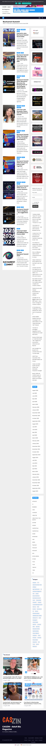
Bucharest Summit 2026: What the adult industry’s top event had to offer (22, 58)
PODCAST (34, 547)
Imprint (36, 740)
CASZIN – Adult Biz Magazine (11, 727)
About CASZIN (31, 738)
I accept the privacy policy (35, 203)
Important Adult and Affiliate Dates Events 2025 (22, 232)
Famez (36, 611)
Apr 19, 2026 (20, 141)
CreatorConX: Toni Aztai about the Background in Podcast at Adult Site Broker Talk (37, 237)
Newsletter (33, 742)
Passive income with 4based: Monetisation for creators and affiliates (37, 292)
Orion (39, 635)
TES (39, 642)
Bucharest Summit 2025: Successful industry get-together (22, 163)
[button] (42, 18)
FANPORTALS (35, 531)
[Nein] (44, 2)
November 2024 (36, 449)
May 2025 (34, 432)
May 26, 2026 (21, 90)
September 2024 (36, 454)
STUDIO (34, 559)
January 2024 (35, 477)
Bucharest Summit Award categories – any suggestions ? (22, 211)
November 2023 (36, 482)
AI (32, 504)
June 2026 (34, 396)
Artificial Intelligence (37, 591)
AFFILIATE (34, 501)
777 (38, 582)
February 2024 (35, 474)
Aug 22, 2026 (28, 705)
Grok (40, 617)
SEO (33, 553)
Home (4, 23)
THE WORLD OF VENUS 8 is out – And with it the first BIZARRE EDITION (33, 677)
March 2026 (35, 404)
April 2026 (34, 401)
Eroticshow (39, 609)
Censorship (38, 600)
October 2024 (35, 452)
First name (34, 192)
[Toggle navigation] (39, 18)
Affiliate (34, 587)
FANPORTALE (23, 29)
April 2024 (34, 468)
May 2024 (34, 466)
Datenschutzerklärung (26, 3)
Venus (15, 10)
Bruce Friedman (25, 11)
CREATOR (23, 182)
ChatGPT (35, 602)
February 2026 (35, 407)
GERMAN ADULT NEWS (37, 615)
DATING (34, 522)
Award (37, 593)
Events (29, 740)
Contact (25, 740)
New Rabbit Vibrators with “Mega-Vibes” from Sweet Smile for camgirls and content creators (37, 282)
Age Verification (36, 589)
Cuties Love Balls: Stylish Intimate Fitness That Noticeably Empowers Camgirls (37, 367)
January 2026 (35, 410)
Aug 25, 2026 (7, 705)
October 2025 (35, 418)
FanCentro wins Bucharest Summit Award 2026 (22, 35)
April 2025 (34, 435)
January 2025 (35, 443)
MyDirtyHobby (32, 10)
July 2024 (34, 460)
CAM (33, 509)
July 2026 (34, 393)
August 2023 (35, 491)
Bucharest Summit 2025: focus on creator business (22, 187)
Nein (19, 3)
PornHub (39, 637)
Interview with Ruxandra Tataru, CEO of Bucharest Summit (22, 112)
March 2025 (35, 438)
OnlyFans (23, 10)
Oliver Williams (36, 633)
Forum (33, 740)
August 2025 (35, 424)
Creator (39, 602)
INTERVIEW (18, 107)
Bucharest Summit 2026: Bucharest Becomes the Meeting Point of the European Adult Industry (22, 84)
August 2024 (35, 457)
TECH (33, 561)
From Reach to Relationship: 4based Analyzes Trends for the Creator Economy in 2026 (37, 246)
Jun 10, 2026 (20, 38)
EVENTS (18, 29)
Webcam (35, 646)
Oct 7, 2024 (20, 236)
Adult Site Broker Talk (17, 11)
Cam (34, 600)
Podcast (34, 637)
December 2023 (36, 480)
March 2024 (35, 471)
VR (33, 573)
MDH (34, 626)
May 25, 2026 (21, 116)
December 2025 (36, 412)
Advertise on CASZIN (39, 738)
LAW (33, 539)
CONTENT (34, 512)
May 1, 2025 (20, 191)
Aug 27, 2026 (7, 680)
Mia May (37, 626)
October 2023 (35, 485)
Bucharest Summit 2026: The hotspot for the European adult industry (22, 137)
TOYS (33, 564)
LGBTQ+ (34, 624)
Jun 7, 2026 (20, 63)
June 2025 (34, 429)
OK (16, 3)
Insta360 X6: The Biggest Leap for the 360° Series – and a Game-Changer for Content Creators (37, 301)
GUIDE (33, 534)
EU (33, 611)
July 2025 (34, 426)
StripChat (35, 642)
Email (33, 197)
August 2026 (35, 390)
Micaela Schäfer (36, 628)
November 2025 (36, 415)
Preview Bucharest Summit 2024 (22, 254)
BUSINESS (18, 105)
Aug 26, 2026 (28, 680)
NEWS (18, 31)
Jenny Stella (35, 622)
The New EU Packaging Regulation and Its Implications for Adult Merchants (37, 331)
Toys (34, 644)
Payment (34, 545)
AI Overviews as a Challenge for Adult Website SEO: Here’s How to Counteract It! (37, 311)
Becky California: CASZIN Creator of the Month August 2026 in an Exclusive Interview (37, 377)
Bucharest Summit (37, 598)
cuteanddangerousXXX (38, 604)
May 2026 (34, 398)
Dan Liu (34, 606)
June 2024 (34, 463)
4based (18, 10)
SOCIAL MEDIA (35, 556)
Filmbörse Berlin (36, 613)
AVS (33, 593)
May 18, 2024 (21, 257)
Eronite (34, 609)
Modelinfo (40, 740)
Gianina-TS (35, 617)
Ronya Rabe (35, 639)
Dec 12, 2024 (20, 216)
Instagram (35, 620)
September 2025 (36, 421)
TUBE (33, 570)
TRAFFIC (34, 567)
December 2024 (36, 446)
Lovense (27, 10)
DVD (38, 606)
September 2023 (36, 488)
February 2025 (35, 440)
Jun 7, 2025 (20, 168)
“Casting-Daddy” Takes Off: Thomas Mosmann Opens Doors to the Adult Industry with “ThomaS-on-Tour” (12, 678)
